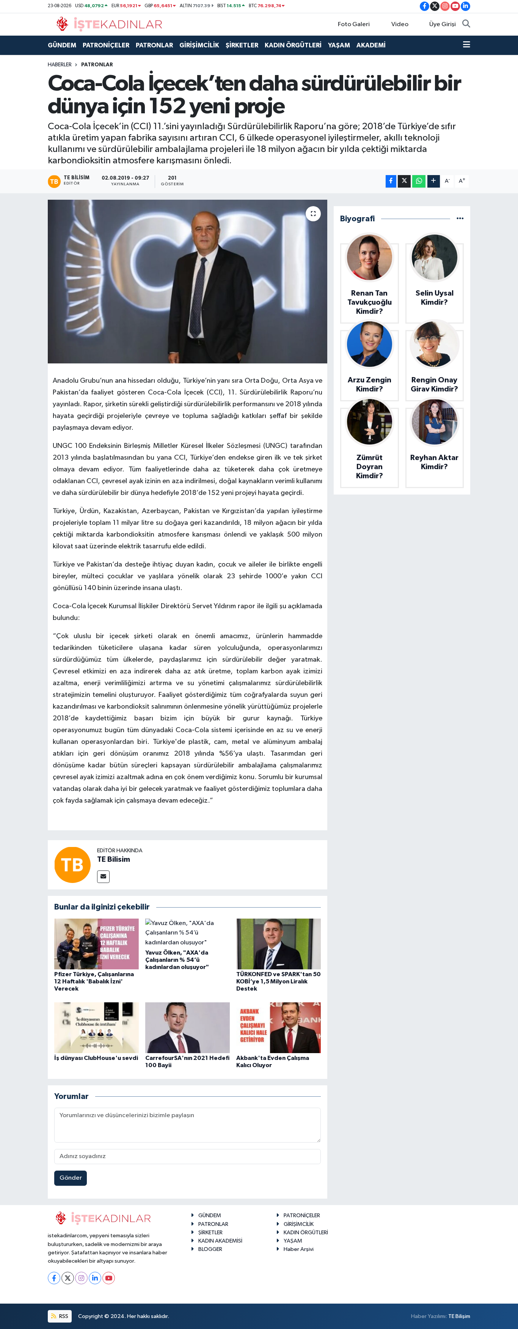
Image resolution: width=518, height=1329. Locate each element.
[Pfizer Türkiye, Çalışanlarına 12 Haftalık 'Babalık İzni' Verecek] (96, 944)
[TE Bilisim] (72, 864)
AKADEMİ (371, 45)
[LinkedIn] (95, 1278)
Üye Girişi (442, 24)
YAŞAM (339, 45)
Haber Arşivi (299, 1249)
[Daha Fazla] (433, 181)
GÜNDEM (62, 45)
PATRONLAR (154, 45)
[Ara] (466, 25)
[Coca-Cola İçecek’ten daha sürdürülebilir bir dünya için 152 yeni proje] (187, 281)
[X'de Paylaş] (404, 181)
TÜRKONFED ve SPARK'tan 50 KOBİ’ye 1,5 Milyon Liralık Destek (278, 981)
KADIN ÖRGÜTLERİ (293, 45)
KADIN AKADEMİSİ (220, 1241)
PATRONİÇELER (106, 45)
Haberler (60, 64)
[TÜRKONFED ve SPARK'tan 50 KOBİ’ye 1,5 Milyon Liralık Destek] (278, 944)
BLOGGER (210, 1249)
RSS (63, 1316)
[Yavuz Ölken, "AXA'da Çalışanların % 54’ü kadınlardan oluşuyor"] (187, 933)
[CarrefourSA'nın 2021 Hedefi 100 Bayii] (187, 1027)
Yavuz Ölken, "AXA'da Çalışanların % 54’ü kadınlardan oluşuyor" (177, 960)
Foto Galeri (354, 24)
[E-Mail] (103, 876)
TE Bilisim (113, 859)
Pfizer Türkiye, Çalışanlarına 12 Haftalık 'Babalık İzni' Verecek (94, 981)
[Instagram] (81, 1278)
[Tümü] (460, 219)
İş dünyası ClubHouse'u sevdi (96, 1058)
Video (399, 24)
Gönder (71, 1178)
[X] (67, 1278)
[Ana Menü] (466, 45)
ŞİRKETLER (242, 45)
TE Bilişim (459, 1316)
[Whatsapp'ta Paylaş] (418, 181)
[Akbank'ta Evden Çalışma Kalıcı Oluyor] (278, 1027)
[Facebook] (54, 1278)
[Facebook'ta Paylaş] (391, 181)
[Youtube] (108, 1278)
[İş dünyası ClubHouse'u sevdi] (96, 1027)
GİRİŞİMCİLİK (199, 45)
